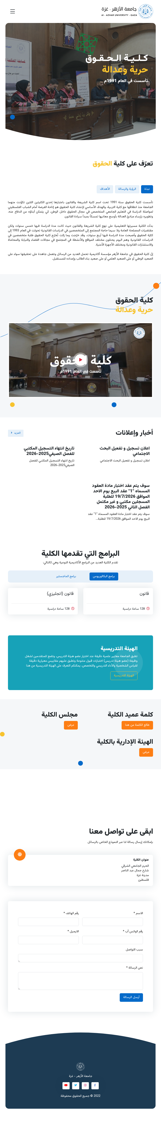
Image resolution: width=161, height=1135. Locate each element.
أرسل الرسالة (131, 997)
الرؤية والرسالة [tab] (127, 189)
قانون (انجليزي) (60, 593)
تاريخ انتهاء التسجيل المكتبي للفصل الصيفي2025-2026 (49, 451)
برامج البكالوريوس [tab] (104, 576)
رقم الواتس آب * (133, 931)
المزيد (17, 433)
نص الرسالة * (134, 968)
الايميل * (73, 931)
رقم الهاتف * (71, 913)
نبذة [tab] (147, 189)
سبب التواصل (134, 950)
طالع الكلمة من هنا (137, 725)
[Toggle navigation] (12, 11)
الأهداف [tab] (105, 189)
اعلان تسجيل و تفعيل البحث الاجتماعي (125, 451)
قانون (144, 593)
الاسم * (138, 913)
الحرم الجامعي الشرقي (135, 866)
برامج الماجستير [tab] (66, 576)
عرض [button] (71, 725)
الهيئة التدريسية (124, 675)
